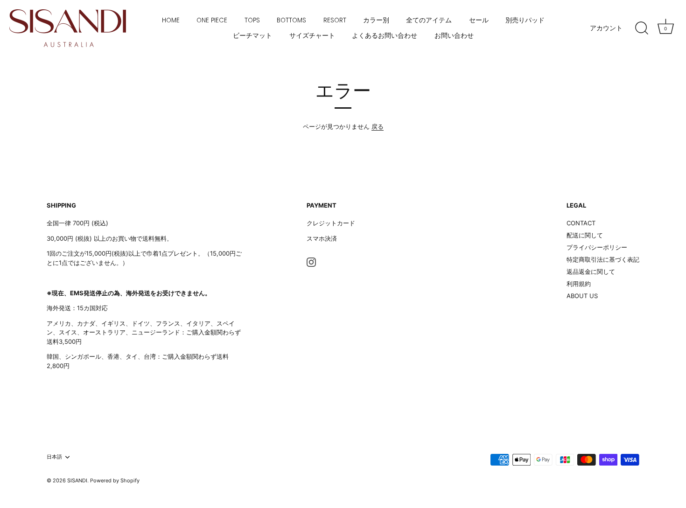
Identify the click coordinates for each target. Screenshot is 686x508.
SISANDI (77, 480)
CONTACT (581, 223)
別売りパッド (525, 20)
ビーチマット (252, 35)
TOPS (252, 20)
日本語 (54, 457)
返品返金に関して (591, 271)
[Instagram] (311, 261)
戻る (377, 126)
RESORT (334, 20)
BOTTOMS (291, 20)
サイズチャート (312, 35)
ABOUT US (582, 295)
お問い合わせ (454, 35)
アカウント (606, 28)
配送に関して (585, 235)
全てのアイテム (429, 20)
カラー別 (376, 20)
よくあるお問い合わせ (384, 35)
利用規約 (579, 283)
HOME (171, 20)
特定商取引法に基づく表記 (603, 259)
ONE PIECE (211, 20)
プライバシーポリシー (597, 247)
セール (479, 20)
